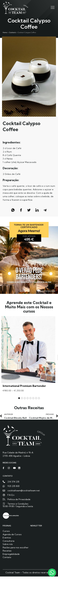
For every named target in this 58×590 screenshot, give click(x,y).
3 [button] (25, 398)
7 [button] (36, 398)
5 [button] (30, 398)
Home (5, 32)
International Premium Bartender (24, 385)
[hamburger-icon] (52, 7)
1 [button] (19, 398)
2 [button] (22, 398)
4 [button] (27, 398)
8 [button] (39, 398)
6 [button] (33, 398)
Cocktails (12, 32)
